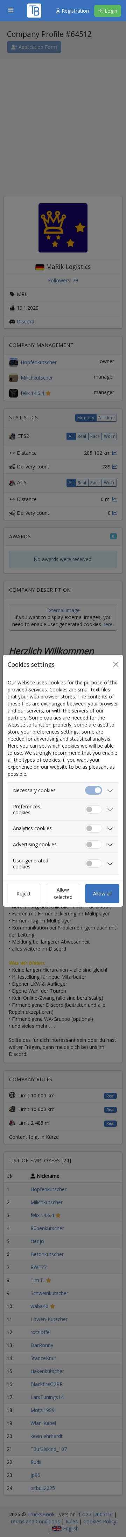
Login (110, 10)
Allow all (102, 893)
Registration (74, 10)
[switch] (93, 809)
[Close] (116, 664)
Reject (23, 893)
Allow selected (63, 893)
